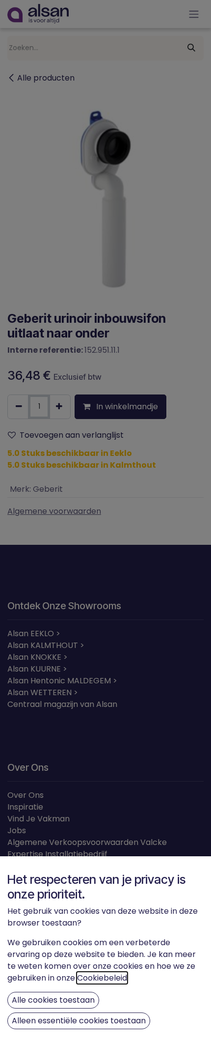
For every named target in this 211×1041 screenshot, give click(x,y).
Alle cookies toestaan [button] (53, 1000)
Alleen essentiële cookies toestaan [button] (79, 1020)
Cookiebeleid (102, 978)
